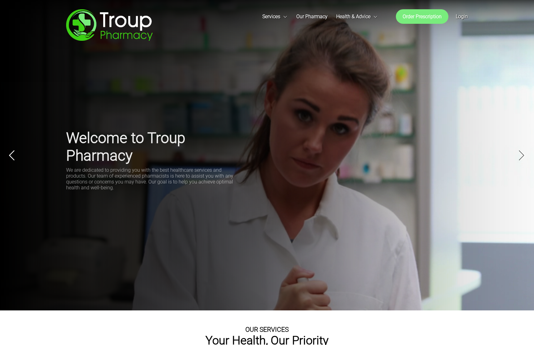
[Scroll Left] (165, 16)
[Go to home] (109, 25)
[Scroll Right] (383, 16)
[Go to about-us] (312, 16)
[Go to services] (275, 16)
